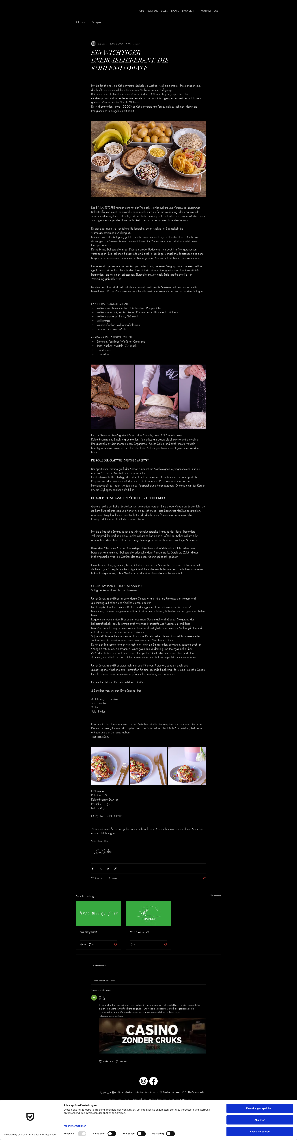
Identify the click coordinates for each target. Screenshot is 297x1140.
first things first (88, 932)
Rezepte (96, 22)
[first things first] (98, 913)
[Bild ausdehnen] (112, 397)
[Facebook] (153, 1081)
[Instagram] (143, 1081)
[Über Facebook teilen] (92, 868)
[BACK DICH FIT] (148, 913)
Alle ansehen (215, 895)
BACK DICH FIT (140, 932)
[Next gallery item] (202, 397)
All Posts (80, 22)
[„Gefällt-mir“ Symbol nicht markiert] (101, 1061)
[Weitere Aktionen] (204, 43)
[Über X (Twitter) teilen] (100, 868)
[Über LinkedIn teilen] (107, 868)
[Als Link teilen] (115, 868)
